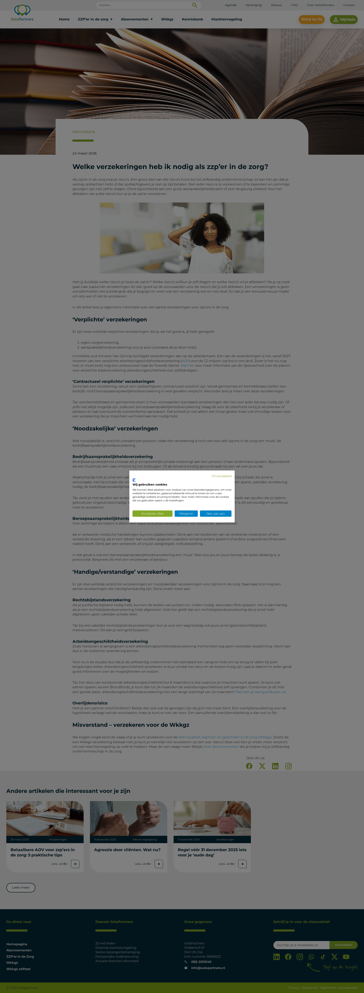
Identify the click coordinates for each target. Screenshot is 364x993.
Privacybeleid (222, 476)
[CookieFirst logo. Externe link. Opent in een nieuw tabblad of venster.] (134, 480)
